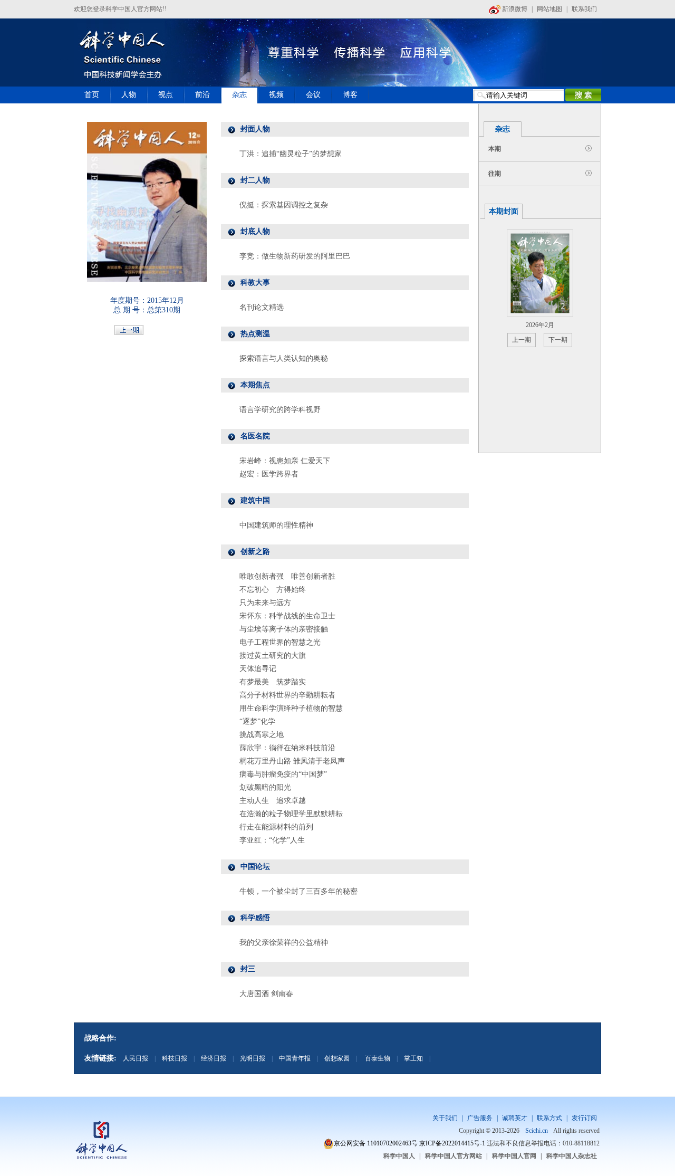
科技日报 (174, 1058)
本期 (494, 148)
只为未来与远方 (265, 603)
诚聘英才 (514, 1118)
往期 (494, 173)
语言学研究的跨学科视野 (280, 410)
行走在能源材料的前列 (276, 827)
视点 (165, 95)
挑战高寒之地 (261, 735)
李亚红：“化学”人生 (272, 840)
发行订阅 (584, 1118)
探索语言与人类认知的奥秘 (283, 358)
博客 (350, 95)
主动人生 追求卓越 (272, 801)
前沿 (202, 95)
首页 (91, 95)
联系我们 (584, 9)
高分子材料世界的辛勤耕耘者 (287, 695)
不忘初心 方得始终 (272, 590)
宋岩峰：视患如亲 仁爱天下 (284, 461)
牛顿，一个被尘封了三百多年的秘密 (298, 891)
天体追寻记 (257, 669)
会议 (313, 95)
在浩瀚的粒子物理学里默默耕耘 (291, 814)
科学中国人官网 (514, 1156)
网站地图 (549, 9)
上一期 (521, 339)
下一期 (557, 339)
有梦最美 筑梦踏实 (272, 682)
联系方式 (549, 1118)
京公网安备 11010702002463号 (376, 1143)
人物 (128, 95)
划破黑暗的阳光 (265, 787)
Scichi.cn (536, 1130)
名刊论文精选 (261, 307)
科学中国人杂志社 (571, 1156)
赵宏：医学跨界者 (268, 474)
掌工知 (413, 1058)
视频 (276, 95)
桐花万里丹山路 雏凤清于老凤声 (292, 761)
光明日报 (252, 1058)
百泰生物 (376, 1058)
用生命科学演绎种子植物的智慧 (291, 708)
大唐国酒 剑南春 (266, 994)
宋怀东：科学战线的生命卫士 (287, 616)
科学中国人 (399, 1156)
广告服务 (480, 1118)
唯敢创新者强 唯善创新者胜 (287, 576)
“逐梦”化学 (257, 721)
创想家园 (337, 1058)
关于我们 (445, 1118)
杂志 (239, 95)
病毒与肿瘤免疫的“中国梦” (283, 774)
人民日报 (135, 1058)
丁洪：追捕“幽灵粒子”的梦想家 (290, 154)
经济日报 (213, 1058)
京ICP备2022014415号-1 (452, 1143)
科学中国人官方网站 (453, 1156)
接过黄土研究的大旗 (272, 655)
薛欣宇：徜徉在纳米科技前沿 (287, 748)
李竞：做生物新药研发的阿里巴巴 (294, 256)
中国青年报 (295, 1058)
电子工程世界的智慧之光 (280, 642)
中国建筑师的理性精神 (276, 525)
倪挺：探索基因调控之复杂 (283, 205)
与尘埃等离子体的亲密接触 (283, 629)
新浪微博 (513, 9)
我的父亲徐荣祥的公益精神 (283, 942)
